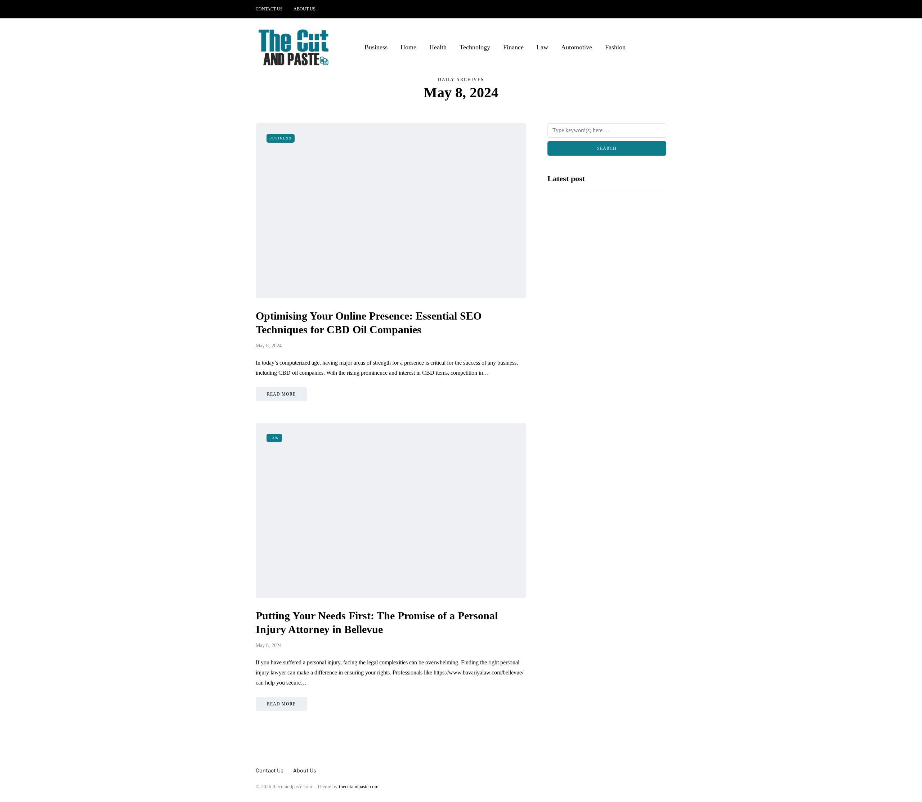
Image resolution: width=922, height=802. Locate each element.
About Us (304, 9)
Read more (281, 394)
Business (376, 47)
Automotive (576, 47)
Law (542, 47)
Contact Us (269, 9)
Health (438, 47)
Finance (513, 47)
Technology (475, 47)
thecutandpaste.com (359, 786)
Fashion (615, 47)
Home (408, 47)
